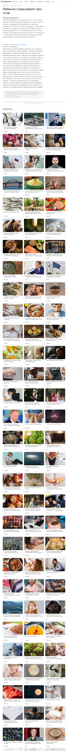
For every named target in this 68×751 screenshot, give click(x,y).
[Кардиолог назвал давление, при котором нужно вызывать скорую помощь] (34, 165)
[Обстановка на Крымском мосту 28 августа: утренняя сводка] (13, 186)
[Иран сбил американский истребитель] (13, 653)
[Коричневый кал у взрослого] (55, 695)
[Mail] (2, 1)
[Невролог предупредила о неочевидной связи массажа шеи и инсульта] (34, 547)
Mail (2, 750)
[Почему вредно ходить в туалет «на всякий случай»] (34, 356)
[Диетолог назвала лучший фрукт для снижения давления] (34, 441)
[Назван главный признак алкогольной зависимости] (34, 377)
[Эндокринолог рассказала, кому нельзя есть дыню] (13, 356)
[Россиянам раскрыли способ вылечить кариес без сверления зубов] (55, 526)
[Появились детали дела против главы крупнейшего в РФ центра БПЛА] (55, 186)
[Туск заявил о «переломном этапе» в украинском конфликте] (13, 419)
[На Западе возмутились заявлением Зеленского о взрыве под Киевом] (55, 165)
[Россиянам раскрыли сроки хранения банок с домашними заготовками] (13, 526)
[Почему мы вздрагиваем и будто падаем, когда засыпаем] (55, 674)
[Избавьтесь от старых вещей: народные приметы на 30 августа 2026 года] (55, 250)
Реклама (11, 750)
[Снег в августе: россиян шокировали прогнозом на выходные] (13, 547)
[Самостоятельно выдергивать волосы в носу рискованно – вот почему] (34, 610)
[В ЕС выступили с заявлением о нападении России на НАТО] (55, 271)
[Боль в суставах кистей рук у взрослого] (13, 377)
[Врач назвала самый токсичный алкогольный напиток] (34, 229)
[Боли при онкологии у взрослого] (13, 398)
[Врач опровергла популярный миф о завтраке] (55, 632)
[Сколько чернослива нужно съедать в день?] (55, 292)
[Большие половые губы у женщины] (34, 144)
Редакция (26, 750)
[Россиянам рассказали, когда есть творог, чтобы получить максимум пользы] (55, 229)
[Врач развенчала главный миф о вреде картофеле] (55, 335)
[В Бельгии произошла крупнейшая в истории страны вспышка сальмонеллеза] (55, 483)
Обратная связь (47, 750)
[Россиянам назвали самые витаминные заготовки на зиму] (34, 335)
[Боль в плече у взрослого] (55, 568)
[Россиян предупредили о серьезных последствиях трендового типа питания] (13, 632)
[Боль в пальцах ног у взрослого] (34, 419)
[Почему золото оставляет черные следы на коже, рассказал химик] (13, 674)
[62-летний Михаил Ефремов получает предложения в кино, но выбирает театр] (34, 738)
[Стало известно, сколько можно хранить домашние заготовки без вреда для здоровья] (13, 483)
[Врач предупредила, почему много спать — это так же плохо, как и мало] (13, 335)
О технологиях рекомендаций (57, 750)
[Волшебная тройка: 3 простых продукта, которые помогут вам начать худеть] (34, 313)
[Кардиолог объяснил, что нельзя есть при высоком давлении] (13, 250)
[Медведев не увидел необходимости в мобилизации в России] (34, 271)
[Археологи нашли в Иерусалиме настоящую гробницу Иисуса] (55, 547)
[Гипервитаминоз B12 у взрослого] (55, 356)
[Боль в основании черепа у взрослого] (34, 716)
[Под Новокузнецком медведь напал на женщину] (13, 229)
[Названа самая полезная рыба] (13, 207)
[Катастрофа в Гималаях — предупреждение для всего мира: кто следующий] (34, 123)
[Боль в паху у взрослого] (13, 462)
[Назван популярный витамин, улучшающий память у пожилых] (34, 207)
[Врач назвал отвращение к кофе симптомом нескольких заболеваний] (55, 313)
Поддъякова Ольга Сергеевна (17, 44)
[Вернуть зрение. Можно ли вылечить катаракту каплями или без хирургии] (34, 568)
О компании (6, 750)
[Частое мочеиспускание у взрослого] (55, 462)
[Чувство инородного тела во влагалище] (13, 313)
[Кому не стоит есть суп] (34, 632)
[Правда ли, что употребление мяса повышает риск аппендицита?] (13, 568)
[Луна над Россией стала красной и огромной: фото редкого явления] (34, 695)
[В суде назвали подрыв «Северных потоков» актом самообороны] (34, 462)
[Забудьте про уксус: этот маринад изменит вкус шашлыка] (55, 589)
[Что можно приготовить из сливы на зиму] (13, 738)
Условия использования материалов (36, 750)
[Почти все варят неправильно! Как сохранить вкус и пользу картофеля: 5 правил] (34, 186)
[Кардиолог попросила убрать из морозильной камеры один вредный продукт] (55, 144)
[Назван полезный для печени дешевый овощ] (55, 207)
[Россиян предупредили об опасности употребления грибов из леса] (13, 441)
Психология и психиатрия (16, 5)
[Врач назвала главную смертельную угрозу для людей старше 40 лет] (34, 250)
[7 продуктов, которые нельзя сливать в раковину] (13, 292)
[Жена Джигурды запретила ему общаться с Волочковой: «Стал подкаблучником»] (34, 292)
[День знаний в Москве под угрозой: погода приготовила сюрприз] (34, 398)
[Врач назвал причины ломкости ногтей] (34, 483)
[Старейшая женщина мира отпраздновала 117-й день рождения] (34, 589)
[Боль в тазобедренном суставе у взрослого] (55, 377)
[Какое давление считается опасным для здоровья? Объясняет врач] (13, 123)
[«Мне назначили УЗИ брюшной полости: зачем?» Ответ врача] (55, 716)
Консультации (6, 5)
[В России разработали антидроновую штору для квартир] (13, 716)
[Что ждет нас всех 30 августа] (55, 419)
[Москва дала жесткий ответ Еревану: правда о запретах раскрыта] (13, 165)
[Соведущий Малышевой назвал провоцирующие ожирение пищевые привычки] (34, 674)
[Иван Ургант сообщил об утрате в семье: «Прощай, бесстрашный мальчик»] (55, 123)
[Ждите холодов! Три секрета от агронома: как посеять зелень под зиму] (34, 653)
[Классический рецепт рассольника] (55, 738)
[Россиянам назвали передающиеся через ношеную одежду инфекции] (13, 589)
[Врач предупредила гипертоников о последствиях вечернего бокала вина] (55, 653)
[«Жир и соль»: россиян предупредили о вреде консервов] (13, 271)
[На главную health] (7, 1)
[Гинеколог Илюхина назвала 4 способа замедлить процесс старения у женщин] (34, 504)
